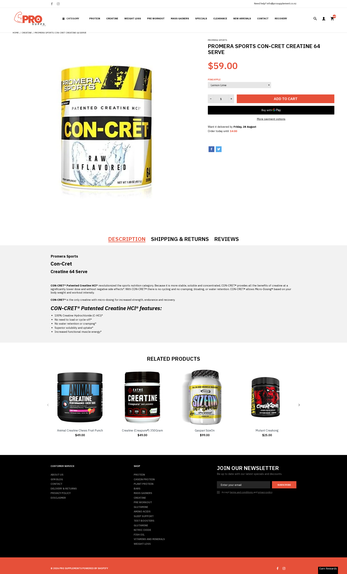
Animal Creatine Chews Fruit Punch (80, 430)
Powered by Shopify (95, 568)
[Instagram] (58, 3)
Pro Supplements (70, 568)
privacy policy (265, 492)
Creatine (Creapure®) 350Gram (142, 430)
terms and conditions (241, 492)
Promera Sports (217, 40)
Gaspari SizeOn (205, 430)
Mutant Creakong (267, 430)
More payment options (271, 119)
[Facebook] (52, 3)
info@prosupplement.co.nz (281, 3)
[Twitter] (219, 149)
